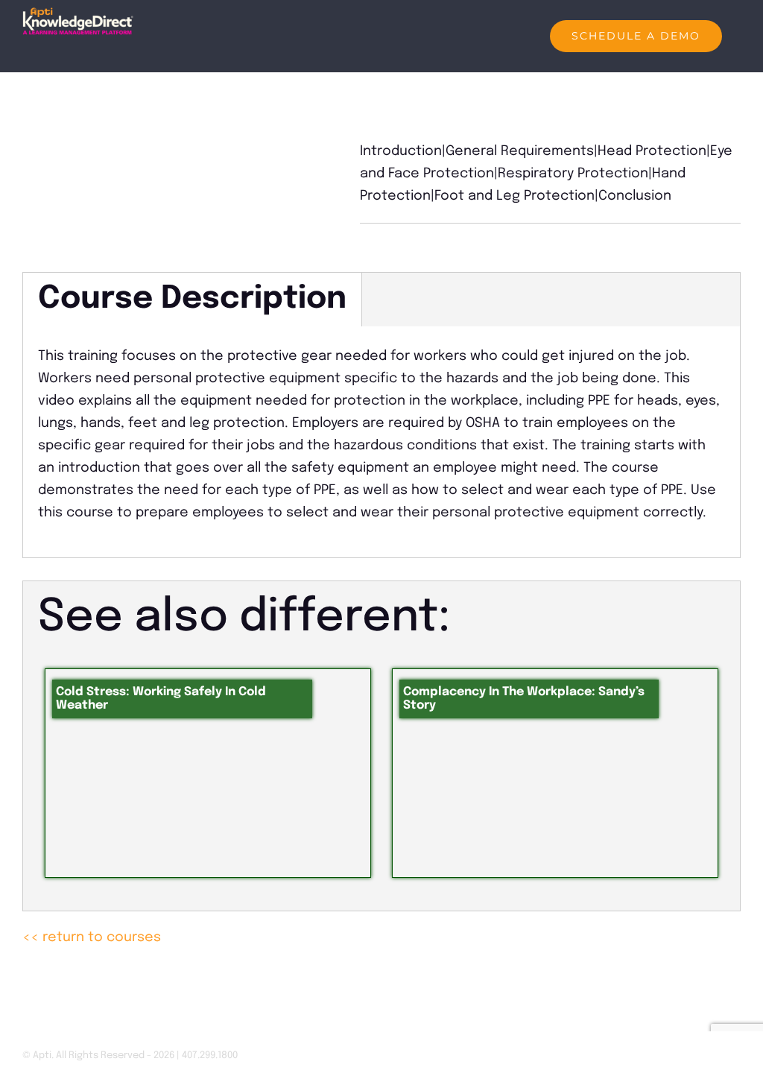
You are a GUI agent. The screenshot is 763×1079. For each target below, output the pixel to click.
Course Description (192, 299)
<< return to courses (91, 937)
